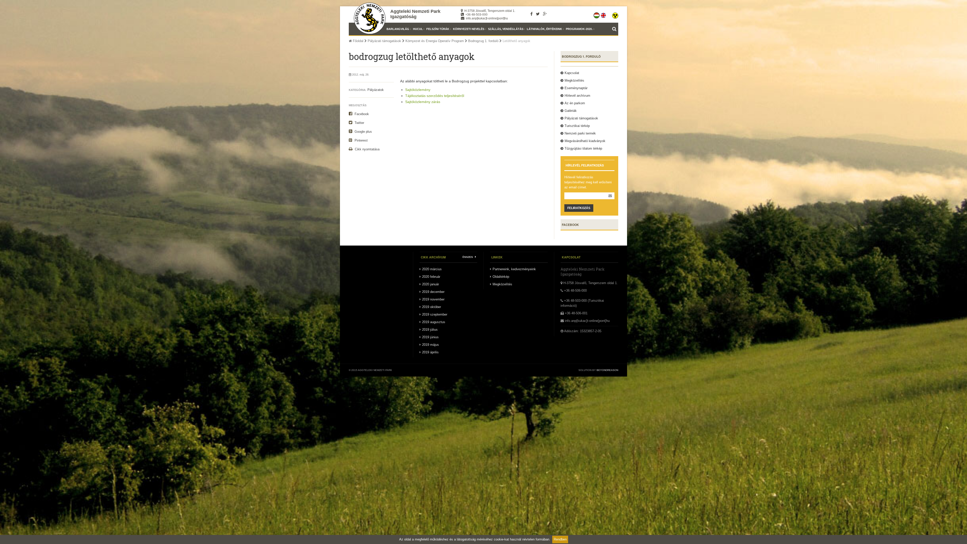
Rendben (560, 539)
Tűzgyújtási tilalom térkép (583, 148)
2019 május (430, 345)
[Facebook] (531, 14)
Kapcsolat (572, 73)
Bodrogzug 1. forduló (483, 41)
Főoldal (357, 41)
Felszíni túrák (437, 28)
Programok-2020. (579, 28)
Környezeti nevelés (468, 28)
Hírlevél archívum (577, 95)
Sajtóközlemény (417, 90)
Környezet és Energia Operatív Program (434, 41)
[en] (603, 14)
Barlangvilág (398, 28)
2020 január (430, 284)
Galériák (571, 111)
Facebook (361, 114)
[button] (615, 14)
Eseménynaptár (576, 88)
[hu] (597, 14)
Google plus (363, 131)
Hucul (418, 28)
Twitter (359, 123)
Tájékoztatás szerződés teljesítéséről (434, 96)
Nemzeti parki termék (580, 133)
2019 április (430, 352)
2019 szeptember (434, 314)
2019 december (433, 292)
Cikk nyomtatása (366, 149)
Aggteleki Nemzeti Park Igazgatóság (415, 14)
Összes (468, 257)
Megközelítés (574, 80)
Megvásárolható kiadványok (585, 141)
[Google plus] (545, 14)
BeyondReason (607, 370)
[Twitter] (538, 14)
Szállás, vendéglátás (505, 28)
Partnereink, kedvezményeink (514, 269)
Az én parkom (575, 103)
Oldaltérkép (501, 277)
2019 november (433, 299)
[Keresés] (615, 29)
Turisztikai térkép (577, 126)
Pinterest (361, 140)
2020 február (431, 277)
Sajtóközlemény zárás (422, 102)
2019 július (430, 329)
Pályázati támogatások (384, 41)
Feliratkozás (578, 208)
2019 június (430, 337)
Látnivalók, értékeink (544, 28)
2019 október (431, 307)
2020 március (432, 269)
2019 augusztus (433, 322)
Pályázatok (375, 90)
